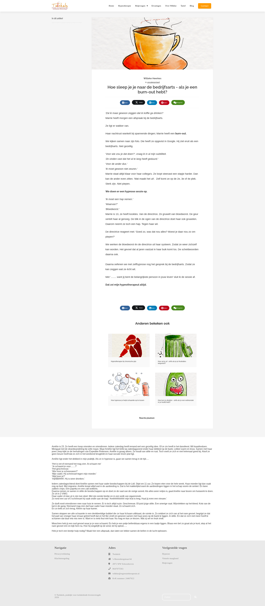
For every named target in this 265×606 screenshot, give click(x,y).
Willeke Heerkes (152, 78)
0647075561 (118, 569)
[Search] (195, 597)
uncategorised (153, 82)
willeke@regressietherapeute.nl (125, 573)
